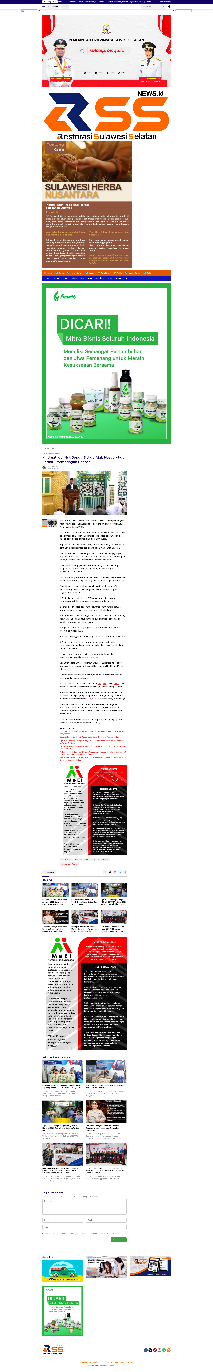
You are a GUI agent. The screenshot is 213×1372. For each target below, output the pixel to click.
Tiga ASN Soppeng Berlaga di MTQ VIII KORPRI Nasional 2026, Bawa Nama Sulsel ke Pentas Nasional (93, 742)
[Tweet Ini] (110, 872)
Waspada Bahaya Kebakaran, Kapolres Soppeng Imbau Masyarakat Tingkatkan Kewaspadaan (93, 747)
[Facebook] (146, 1350)
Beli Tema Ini (53, 6)
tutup (39, 10)
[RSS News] (106, 114)
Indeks (64, 6)
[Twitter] (150, 1350)
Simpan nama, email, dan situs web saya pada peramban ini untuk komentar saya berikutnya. (81, 1233)
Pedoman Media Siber (124, 1362)
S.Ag (100, 683)
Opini (110, 278)
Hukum (74, 278)
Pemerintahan (86, 278)
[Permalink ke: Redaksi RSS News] (44, 467)
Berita (56, 278)
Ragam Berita (121, 278)
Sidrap (57, 453)
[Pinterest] (155, 1350)
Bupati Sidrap (66, 859)
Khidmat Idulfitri (81, 859)
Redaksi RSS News (53, 466)
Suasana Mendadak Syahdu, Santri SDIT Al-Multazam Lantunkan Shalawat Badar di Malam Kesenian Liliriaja (93, 759)
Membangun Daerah (69, 864)
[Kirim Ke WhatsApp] (125, 872)
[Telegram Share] (120, 872)
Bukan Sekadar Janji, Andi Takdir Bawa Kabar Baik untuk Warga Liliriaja (89, 737)
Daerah (51, 453)
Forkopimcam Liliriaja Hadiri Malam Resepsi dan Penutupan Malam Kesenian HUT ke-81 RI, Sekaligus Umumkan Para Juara (115, 2)
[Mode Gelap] (169, 6)
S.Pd (94, 698)
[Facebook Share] (105, 872)
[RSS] (169, 1350)
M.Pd (116, 683)
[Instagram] (159, 1350)
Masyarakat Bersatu (100, 859)
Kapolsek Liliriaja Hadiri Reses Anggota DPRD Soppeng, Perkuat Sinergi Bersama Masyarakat (93, 732)
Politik (65, 278)
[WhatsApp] (164, 1350)
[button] (164, 6)
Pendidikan (99, 278)
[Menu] (44, 6)
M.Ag (105, 683)
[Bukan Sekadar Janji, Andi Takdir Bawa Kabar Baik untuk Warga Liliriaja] (84, 890)
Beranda (47, 278)
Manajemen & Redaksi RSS (91, 1362)
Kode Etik (109, 1362)
